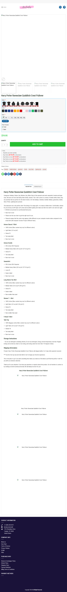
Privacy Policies (5, 548)
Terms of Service (5, 546)
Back (5, 129)
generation (20, 169)
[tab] (28, 186)
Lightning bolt (38, 169)
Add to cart (37, 144)
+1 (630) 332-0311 (9, 525)
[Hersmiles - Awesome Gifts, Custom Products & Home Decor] (33, 7)
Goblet (25, 169)
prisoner (44, 169)
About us (3, 542)
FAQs (2, 552)
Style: (4, 100)
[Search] (60, 7)
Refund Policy (37, 186)
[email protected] (19, 366)
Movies (6, 166)
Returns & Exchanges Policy (8, 561)
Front (5, 127)
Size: (3, 114)
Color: (4, 108)
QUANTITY (3, 140)
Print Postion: (5, 125)
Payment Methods (6, 567)
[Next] (62, 47)
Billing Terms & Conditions (7, 569)
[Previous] (4, 47)
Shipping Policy (5, 565)
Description (29, 186)
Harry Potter (31, 169)
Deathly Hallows (13, 169)
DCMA (2, 550)
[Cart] (64, 7)
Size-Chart (4, 544)
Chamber (6, 169)
